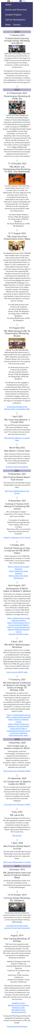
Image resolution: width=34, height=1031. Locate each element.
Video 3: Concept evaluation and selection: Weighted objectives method (18, 629)
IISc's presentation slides (21, 409)
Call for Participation (15, 19)
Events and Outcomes (16, 9)
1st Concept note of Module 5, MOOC (17, 804)
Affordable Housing (19, 1010)
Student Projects (13, 14)
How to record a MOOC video (17, 672)
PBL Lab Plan (17, 836)
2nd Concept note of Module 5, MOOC (17, 771)
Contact (16, 24)
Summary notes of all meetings (17, 467)
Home (8, 4)
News (8, 24)
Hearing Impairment (18, 1012)
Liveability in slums (18, 1003)
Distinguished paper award (18, 735)
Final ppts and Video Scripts (18, 634)
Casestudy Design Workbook (17, 1026)
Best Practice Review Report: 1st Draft (17, 862)
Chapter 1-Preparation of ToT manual (17, 537)
